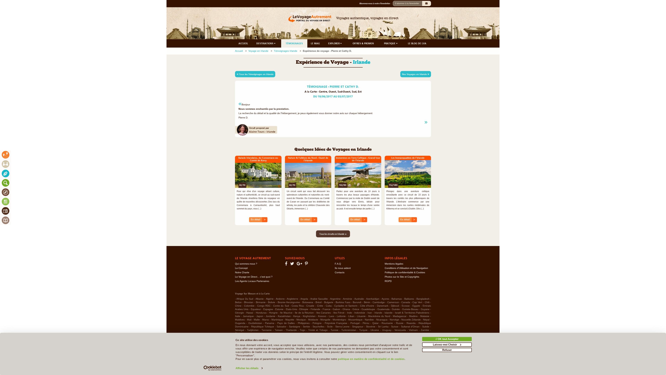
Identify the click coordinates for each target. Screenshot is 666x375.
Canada (405, 302)
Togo (302, 330)
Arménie (347, 299)
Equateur (256, 309)
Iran (370, 312)
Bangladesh (422, 299)
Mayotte (289, 319)
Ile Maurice (286, 312)
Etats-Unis (291, 309)
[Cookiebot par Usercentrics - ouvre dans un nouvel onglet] (212, 368)
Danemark (382, 306)
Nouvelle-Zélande (411, 319)
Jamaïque (248, 316)
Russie (399, 323)
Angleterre (292, 299)
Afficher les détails (247, 368)
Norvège (394, 319)
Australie (359, 299)
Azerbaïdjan (372, 299)
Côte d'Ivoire (367, 306)
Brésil (318, 302)
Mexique (301, 319)
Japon (259, 316)
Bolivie (271, 302)
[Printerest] (307, 264)
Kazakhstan (284, 316)
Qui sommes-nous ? (246, 263)
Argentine (335, 299)
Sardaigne (294, 326)
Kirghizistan (309, 316)
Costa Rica (298, 306)
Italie (237, 316)
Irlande (378, 312)
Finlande (315, 309)
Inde (349, 312)
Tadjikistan (253, 330)
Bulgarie (328, 302)
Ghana (346, 309)
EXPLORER (334, 43)
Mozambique (355, 319)
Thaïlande (291, 330)
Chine (238, 306)
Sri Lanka (383, 326)
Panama (269, 323)
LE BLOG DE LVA (417, 43)
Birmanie (261, 302)
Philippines (304, 323)
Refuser (447, 349)
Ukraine (374, 330)
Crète (320, 306)
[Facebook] (286, 264)
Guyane (425, 309)
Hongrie (273, 312)
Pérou (366, 323)
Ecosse (406, 306)
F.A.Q (338, 263)
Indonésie (359, 312)
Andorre (280, 299)
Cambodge (379, 302)
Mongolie (325, 319)
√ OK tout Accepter (447, 339)
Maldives (240, 319)
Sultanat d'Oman (410, 326)
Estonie (279, 309)
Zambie (425, 330)
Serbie (306, 326)
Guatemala (383, 309)
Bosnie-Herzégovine (289, 302)
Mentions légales (394, 263)
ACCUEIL (243, 43)
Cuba (329, 306)
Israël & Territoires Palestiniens (412, 312)
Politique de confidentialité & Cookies (405, 272)
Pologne (317, 323)
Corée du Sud (281, 306)
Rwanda (411, 323)
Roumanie (387, 323)
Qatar (375, 323)
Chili (427, 302)
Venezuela (400, 330)
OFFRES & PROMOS (363, 43)
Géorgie (239, 312)
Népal (426, 319)
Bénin (367, 302)
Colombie (249, 306)
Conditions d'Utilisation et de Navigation (406, 268)
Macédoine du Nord (379, 316)
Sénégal (239, 330)
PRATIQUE (390, 43)
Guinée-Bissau (410, 309)
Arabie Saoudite (319, 299)
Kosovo (322, 316)
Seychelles (318, 326)
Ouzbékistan (255, 323)
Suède (425, 326)
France (326, 309)
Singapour (357, 326)
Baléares (409, 299)
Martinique (277, 319)
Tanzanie (267, 330)
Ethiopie (303, 309)
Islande (388, 312)
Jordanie (270, 316)
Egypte (416, 306)
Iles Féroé (339, 312)
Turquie (363, 330)
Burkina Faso (343, 302)
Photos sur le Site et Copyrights (402, 277)
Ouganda (240, 323)
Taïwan (279, 330)
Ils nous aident (343, 268)
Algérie (270, 299)
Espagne (268, 309)
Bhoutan (248, 302)
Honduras (261, 312)
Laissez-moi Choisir (445, 344)
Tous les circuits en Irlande (333, 233)
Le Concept (241, 268)
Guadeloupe (368, 309)
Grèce (355, 309)
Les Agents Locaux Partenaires (252, 281)
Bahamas (396, 299)
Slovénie (370, 326)
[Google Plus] (300, 264)
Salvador (281, 326)
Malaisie (424, 316)
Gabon (336, 309)
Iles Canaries (323, 312)
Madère (413, 316)
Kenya (296, 316)
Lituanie (361, 316)
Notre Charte (242, 272)
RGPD (388, 281)
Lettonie (341, 316)
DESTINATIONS (265, 43)
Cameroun (393, 302)
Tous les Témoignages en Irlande (255, 74)
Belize (238, 302)
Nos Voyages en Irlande (415, 74)
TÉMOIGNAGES (294, 43)
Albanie (259, 299)
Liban (351, 316)
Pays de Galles (286, 323)
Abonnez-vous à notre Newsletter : (376, 3)
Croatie (310, 306)
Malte (257, 319)
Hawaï (249, 312)
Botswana (307, 302)
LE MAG (315, 43)
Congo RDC (264, 306)
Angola (304, 299)
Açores (385, 299)
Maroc (265, 319)
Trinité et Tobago (317, 330)
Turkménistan (348, 330)
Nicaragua (381, 319)
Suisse (394, 326)
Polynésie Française (336, 323)
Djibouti (395, 306)
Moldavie (313, 319)
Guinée (396, 309)
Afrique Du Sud (244, 299)
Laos (331, 316)
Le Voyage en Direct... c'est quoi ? (253, 277)
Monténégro (339, 319)
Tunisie (334, 330)
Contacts (339, 272)
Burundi (357, 302)
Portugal (355, 323)
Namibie (369, 319)
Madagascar (400, 316)
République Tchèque (262, 326)
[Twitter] (292, 264)
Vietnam (413, 330)
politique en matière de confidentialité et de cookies (371, 358)
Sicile (330, 326)
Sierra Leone (342, 326)
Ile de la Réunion (304, 312)
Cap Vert (417, 302)
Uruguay (386, 330)
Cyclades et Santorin (345, 306)
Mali (249, 319)
